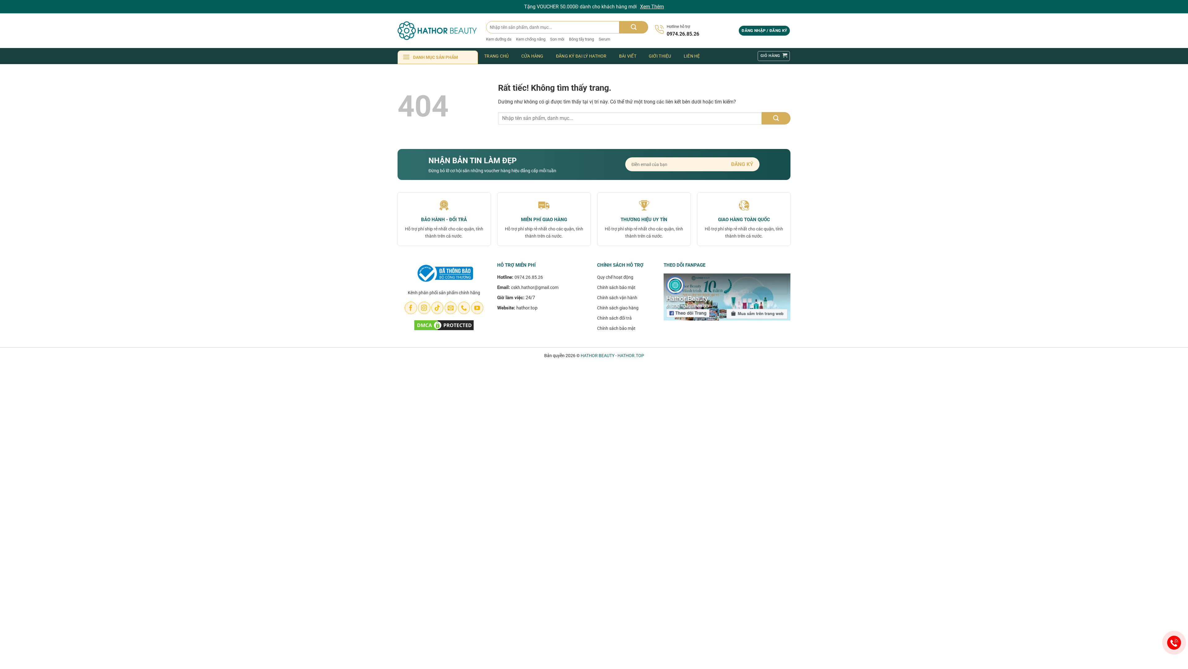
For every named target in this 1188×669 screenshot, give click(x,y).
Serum (604, 39)
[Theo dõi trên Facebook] (411, 308)
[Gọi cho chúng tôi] (464, 308)
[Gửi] (633, 27)
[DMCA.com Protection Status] (444, 325)
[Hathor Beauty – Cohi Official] (437, 30)
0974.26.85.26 (528, 277)
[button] (764, 31)
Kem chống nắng (530, 39)
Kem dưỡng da (498, 39)
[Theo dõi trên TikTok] (437, 308)
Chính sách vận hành (617, 297)
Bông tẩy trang (581, 39)
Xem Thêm (652, 7)
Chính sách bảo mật (616, 287)
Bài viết (627, 56)
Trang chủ (496, 56)
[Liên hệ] (1174, 643)
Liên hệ (692, 56)
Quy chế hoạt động (615, 277)
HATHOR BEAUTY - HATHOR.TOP (612, 355)
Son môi (557, 39)
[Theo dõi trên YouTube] (477, 308)
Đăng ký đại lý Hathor (581, 56)
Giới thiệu (660, 56)
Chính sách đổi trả (614, 318)
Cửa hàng (532, 56)
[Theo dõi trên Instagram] (424, 308)
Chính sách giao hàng (618, 307)
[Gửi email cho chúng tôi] (451, 308)
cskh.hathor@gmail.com (534, 287)
